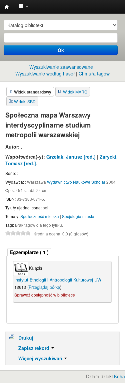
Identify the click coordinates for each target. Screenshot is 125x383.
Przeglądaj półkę (44, 287)
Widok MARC (75, 91)
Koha (119, 376)
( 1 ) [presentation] (29, 252)
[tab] (29, 252)
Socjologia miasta (78, 216)
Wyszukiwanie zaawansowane (61, 66)
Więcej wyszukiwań (41, 358)
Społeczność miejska (39, 216)
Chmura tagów (94, 73)
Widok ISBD (25, 101)
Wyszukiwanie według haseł (45, 73)
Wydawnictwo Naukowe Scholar (76, 182)
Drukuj (25, 337)
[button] (23, 6)
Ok (61, 50)
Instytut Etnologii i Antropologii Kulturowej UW (7, 7)
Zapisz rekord (34, 348)
